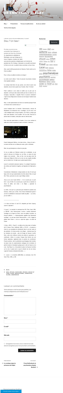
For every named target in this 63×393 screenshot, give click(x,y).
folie (51, 61)
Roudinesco (42, 81)
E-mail (6, 326)
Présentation (14, 23)
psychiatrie (44, 76)
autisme (43, 52)
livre (46, 67)
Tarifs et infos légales (10, 27)
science (53, 81)
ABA (40, 49)
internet (55, 64)
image (47, 64)
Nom (6, 318)
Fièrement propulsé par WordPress (12, 389)
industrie (51, 64)
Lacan (42, 67)
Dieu (7, 272)
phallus (54, 70)
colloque (54, 52)
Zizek (56, 84)
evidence (41, 61)
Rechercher (42, 39)
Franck (25, 272)
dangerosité (41, 56)
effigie (12, 272)
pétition (52, 79)
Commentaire (9, 295)
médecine (51, 67)
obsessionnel (19, 273)
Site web (6, 335)
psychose (53, 77)
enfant (52, 59)
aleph (49, 49)
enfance (47, 59)
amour (53, 49)
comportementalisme (45, 54)
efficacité (42, 59)
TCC (45, 84)
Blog (5, 23)
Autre (49, 52)
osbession (28, 273)
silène (8, 274)
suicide (41, 84)
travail (49, 84)
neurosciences (43, 70)
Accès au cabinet (40, 23)
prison (40, 73)
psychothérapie (44, 79)
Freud (42, 64)
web (53, 84)
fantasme (18, 272)
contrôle (54, 54)
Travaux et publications (27, 23)
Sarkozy (49, 81)
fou (54, 61)
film (49, 61)
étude (40, 86)
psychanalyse (50, 73)
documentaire (49, 56)
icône (12, 273)
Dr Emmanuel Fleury (24, 13)
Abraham (45, 49)
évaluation (45, 86)
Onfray (49, 70)
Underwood (15, 274)
